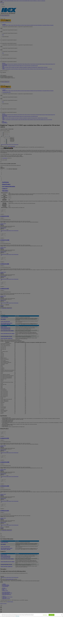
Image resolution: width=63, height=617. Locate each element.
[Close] (62, 615)
